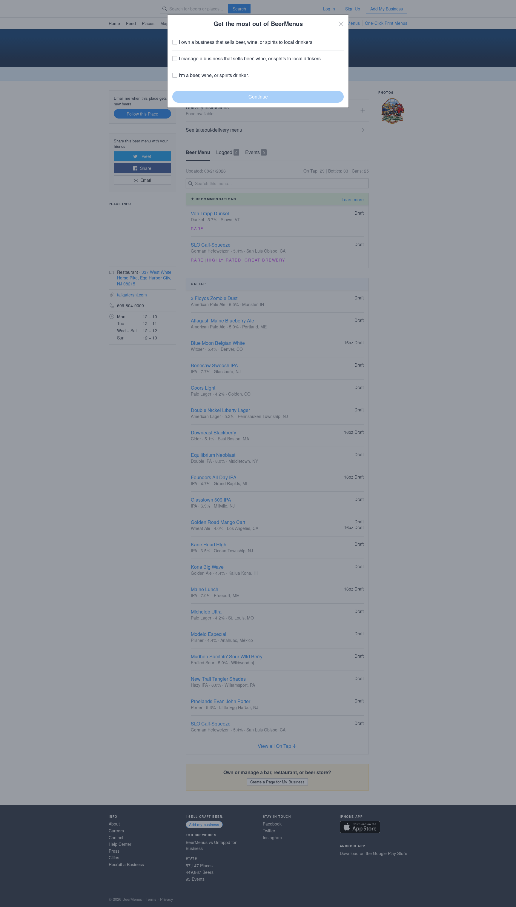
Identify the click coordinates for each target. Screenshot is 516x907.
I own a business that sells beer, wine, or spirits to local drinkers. (246, 42)
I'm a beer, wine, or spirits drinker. (214, 75)
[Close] (341, 23)
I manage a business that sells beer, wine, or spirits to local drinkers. (250, 58)
